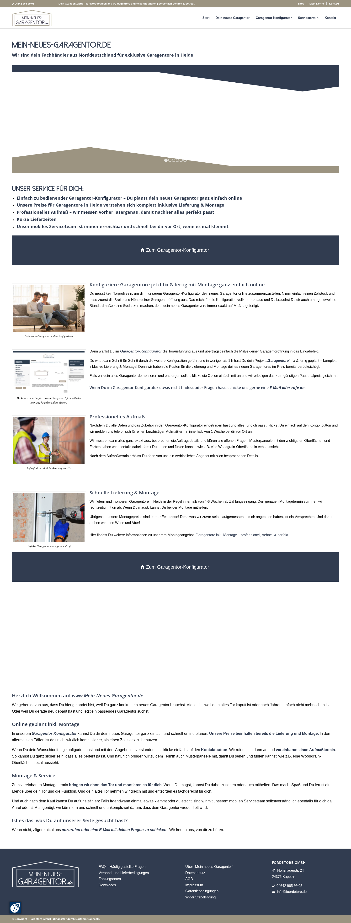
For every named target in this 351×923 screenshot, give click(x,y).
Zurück (23, 119)
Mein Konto (316, 3)
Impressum (194, 885)
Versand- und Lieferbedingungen (124, 873)
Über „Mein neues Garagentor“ (209, 866)
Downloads (107, 885)
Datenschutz (195, 873)
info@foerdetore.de (292, 892)
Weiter (328, 119)
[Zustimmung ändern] (15, 907)
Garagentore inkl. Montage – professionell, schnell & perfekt (242, 535)
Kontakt (334, 3)
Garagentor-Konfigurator (54, 733)
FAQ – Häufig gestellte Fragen (122, 866)
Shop (301, 3)
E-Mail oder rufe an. (288, 387)
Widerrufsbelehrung (200, 897)
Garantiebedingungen (201, 891)
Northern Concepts (87, 919)
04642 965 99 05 (289, 886)
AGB (189, 879)
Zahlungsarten (110, 879)
